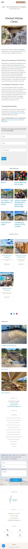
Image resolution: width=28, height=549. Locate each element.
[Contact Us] (3, 545)
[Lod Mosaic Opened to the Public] (14, 334)
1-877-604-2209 (14, 402)
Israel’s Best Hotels (13, 441)
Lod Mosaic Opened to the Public (8, 345)
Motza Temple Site (5, 392)
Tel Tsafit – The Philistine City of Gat (7, 202)
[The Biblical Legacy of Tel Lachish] (20, 216)
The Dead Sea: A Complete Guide (13, 427)
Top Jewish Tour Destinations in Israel (14, 420)
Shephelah (21, 49)
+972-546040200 (14, 404)
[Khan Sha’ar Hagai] (7, 216)
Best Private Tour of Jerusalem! (13, 422)
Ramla (3, 182)
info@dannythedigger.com (14, 406)
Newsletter (14, 446)
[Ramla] (7, 175)
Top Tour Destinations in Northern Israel (13, 429)
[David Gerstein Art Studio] (20, 175)
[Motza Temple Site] (14, 381)
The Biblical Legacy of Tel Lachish (19, 224)
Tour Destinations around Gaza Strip (13, 434)
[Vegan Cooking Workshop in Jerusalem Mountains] (20, 193)
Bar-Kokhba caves (16, 113)
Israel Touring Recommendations (13, 439)
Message (3, 469)
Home (3, 7)
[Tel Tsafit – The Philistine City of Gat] (7, 193)
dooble (14, 544)
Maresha (17, 65)
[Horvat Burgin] (14, 357)
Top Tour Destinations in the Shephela (16, 7)
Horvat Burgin (4, 369)
